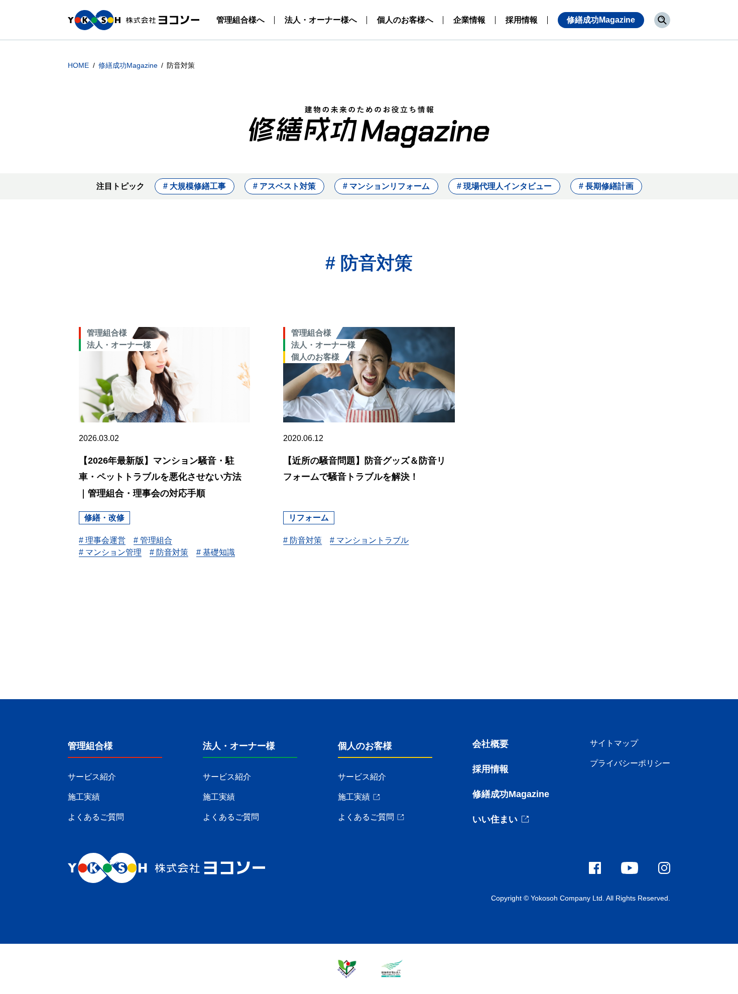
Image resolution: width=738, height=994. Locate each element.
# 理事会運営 (102, 540)
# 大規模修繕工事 (194, 186)
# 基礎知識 (215, 552)
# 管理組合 (153, 540)
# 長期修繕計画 (606, 186)
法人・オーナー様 (239, 746)
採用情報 (490, 769)
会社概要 (490, 743)
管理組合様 (90, 746)
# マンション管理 (110, 552)
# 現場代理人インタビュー (504, 186)
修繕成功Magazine (601, 20)
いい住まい (495, 819)
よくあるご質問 (96, 817)
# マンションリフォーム (386, 186)
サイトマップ (614, 743)
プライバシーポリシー (630, 763)
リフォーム (309, 517)
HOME (79, 65)
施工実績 (84, 797)
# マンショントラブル (369, 540)
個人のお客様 (365, 746)
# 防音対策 (169, 552)
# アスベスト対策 (284, 186)
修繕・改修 (104, 517)
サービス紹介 (92, 776)
